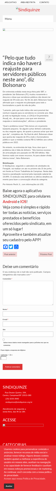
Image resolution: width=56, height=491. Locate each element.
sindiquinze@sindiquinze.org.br (18, 402)
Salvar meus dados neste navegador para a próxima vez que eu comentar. (26, 344)
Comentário (7, 279)
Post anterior (9, 254)
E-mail (5, 319)
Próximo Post (46, 254)
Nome (5, 309)
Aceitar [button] (9, 486)
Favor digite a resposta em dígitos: (13, 350)
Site (4, 329)
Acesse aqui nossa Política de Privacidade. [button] (25, 479)
